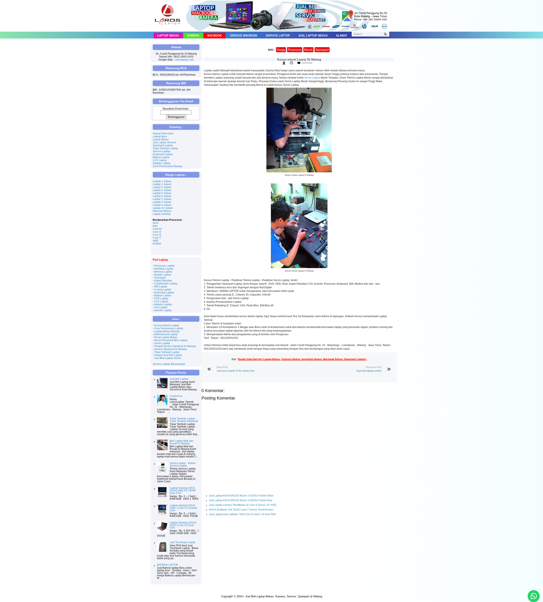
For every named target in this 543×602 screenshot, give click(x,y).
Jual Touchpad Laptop (182, 542)
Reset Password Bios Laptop (171, 340)
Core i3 (157, 232)
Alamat (341, 35)
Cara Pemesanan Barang (167, 166)
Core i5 (157, 234)
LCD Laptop (160, 160)
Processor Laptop (164, 265)
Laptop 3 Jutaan (162, 187)
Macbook (214, 35)
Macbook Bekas (162, 211)
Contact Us (176, 396)
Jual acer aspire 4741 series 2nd (235, 371)
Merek (308, 49)
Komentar (307, 62)
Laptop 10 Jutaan (163, 208)
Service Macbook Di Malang (170, 349)
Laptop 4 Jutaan (162, 190)
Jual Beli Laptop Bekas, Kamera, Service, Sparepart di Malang (283, 596)
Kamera (193, 35)
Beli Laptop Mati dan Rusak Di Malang (181, 442)
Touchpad (160, 277)
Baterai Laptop (161, 157)
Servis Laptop (312, 77)
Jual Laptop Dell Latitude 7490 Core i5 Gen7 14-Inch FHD (242, 514)
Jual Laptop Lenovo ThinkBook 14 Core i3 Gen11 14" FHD (242, 505)
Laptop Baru (160, 136)
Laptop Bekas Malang (166, 331)
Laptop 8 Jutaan (162, 202)
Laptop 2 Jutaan (162, 184)
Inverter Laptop (163, 310)
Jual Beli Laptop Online (167, 358)
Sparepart (322, 49)
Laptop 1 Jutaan (162, 181)
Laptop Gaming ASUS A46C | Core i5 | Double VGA (183, 508)
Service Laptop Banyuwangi (169, 364)
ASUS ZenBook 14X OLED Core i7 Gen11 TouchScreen (241, 509)
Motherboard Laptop (166, 334)
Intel (155, 226)
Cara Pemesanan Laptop (168, 328)
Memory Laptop (163, 271)
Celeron (157, 229)
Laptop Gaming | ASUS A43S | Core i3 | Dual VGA (183, 525)
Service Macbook (243, 35)
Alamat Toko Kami (163, 133)
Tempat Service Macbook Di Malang (175, 346)
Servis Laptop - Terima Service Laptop (183, 464)
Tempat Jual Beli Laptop (168, 355)
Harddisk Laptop (163, 268)
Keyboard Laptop (163, 154)
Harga (281, 49)
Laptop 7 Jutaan (162, 199)
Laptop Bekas (168, 35)
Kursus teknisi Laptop (166, 325)
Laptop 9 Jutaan (162, 205)
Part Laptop (160, 259)
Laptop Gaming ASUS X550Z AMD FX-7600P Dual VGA (183, 490)
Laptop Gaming (162, 214)
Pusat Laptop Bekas (165, 337)
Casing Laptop (162, 289)
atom (155, 223)
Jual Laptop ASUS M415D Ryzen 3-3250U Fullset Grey (240, 500)
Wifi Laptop (160, 286)
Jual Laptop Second (164, 142)
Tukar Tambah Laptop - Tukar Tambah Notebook (184, 419)
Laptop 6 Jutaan (162, 196)
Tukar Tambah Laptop (165, 148)
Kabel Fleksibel (163, 280)
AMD (155, 240)
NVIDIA (157, 243)
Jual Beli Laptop (179, 379)
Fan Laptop (160, 307)
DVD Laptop (161, 298)
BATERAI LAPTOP (167, 565)
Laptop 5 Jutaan (162, 193)
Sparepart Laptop (163, 145)
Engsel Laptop (162, 274)
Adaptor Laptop (162, 163)
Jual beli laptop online (369, 371)
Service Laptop (278, 35)
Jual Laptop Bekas (313, 35)
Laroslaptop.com (184, 59)
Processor (294, 49)
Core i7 (157, 237)
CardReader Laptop (165, 283)
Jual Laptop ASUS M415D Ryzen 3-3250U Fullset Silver (241, 495)
